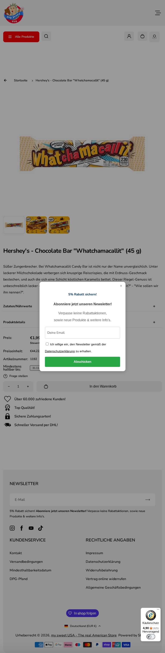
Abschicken (82, 361)
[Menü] (158, 610)
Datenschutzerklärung (60, 351)
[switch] (151, 636)
